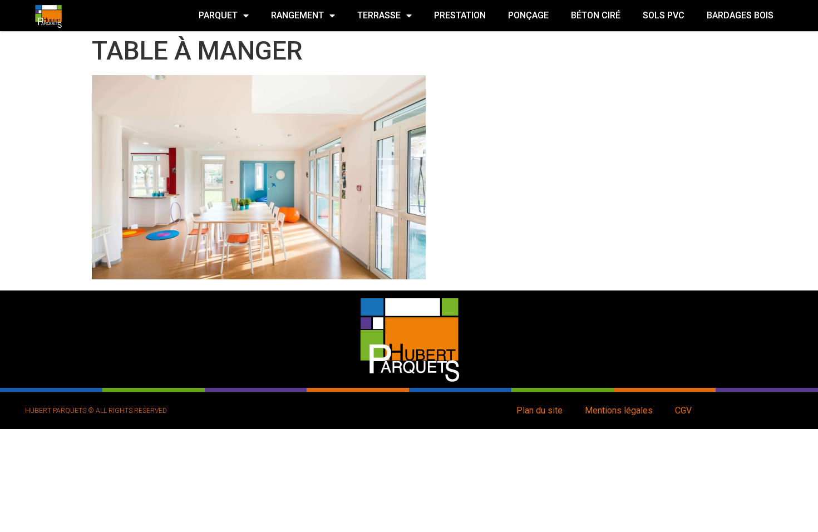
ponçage (528, 15)
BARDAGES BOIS (740, 15)
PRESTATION (460, 15)
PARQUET (218, 15)
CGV (683, 410)
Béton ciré (595, 15)
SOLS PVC (663, 15)
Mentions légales (619, 410)
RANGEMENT (297, 15)
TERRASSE (379, 15)
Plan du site (539, 410)
